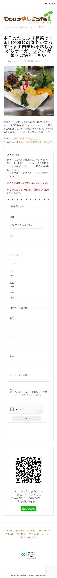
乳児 (12, 292)
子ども (13, 281)
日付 (12, 216)
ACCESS (21, 533)
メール (13, 337)
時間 (12, 235)
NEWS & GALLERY (25, 530)
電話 (12, 356)
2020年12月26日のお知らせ (24, 138)
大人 (12, 270)
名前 (12, 318)
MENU (9, 533)
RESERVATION (28, 537)
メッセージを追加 (18, 374)
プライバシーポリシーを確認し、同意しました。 (28, 393)
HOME (9, 530)
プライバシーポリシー (32, 395)
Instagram (12, 61)
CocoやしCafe (41, 61)
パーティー (15, 254)
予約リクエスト (26, 418)
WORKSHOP (45, 530)
